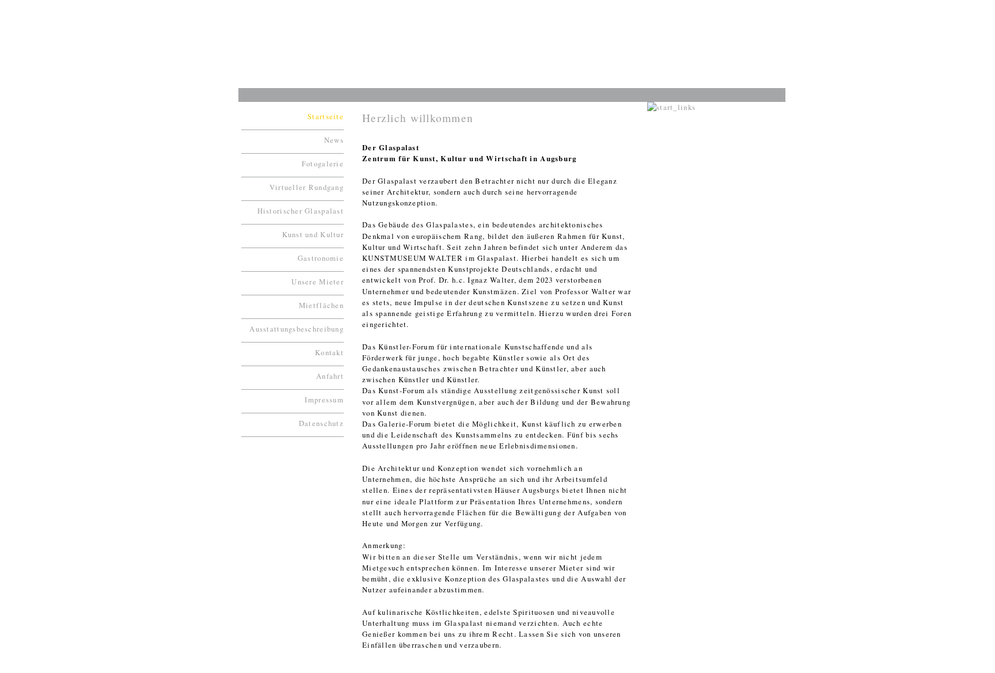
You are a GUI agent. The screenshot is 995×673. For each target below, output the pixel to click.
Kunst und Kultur (313, 234)
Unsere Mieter (317, 281)
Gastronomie (321, 258)
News (334, 140)
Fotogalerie (323, 163)
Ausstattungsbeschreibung (296, 329)
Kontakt (329, 352)
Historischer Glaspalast (300, 211)
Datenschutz (321, 423)
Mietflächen (321, 305)
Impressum (324, 399)
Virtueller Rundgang (306, 187)
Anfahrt (330, 376)
